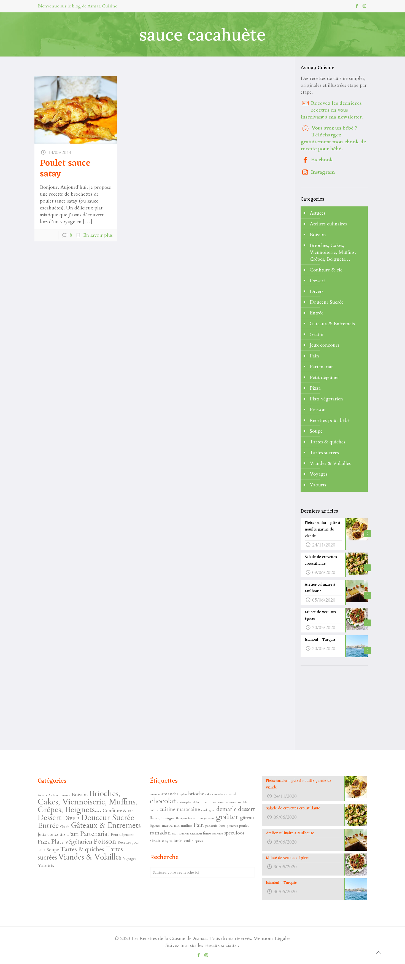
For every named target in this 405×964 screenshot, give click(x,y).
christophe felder (188, 802)
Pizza (315, 388)
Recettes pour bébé (330, 420)
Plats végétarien (326, 398)
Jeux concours (324, 345)
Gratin (316, 334)
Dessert (317, 280)
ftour (199, 818)
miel (177, 825)
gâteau (247, 817)
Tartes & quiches (327, 441)
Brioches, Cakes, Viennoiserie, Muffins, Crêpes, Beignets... (87, 801)
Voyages (319, 474)
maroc (167, 825)
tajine (168, 841)
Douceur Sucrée (327, 302)
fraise (191, 818)
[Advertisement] (342, 708)
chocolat (163, 801)
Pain (314, 355)
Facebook (322, 159)
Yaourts (318, 484)
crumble (242, 802)
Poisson (318, 409)
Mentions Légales (271, 938)
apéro (183, 794)
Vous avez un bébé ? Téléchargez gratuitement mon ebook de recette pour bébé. (333, 138)
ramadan (160, 832)
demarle (226, 809)
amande (155, 794)
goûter (227, 816)
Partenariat (321, 366)
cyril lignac (208, 810)
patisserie (211, 825)
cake (208, 794)
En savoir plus (98, 235)
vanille (188, 840)
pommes (232, 825)
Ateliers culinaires (328, 223)
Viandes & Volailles (330, 463)
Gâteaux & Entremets (332, 323)
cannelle (217, 794)
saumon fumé (200, 833)
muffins (186, 825)
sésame (157, 840)
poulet (244, 825)
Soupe (316, 431)
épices (199, 841)
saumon (184, 833)
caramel (230, 794)
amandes (170, 794)
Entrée (316, 312)
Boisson (318, 234)
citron (205, 802)
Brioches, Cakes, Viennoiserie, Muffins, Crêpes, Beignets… (333, 252)
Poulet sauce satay (65, 168)
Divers (316, 291)
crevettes (230, 802)
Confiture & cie (326, 269)
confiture (217, 802)
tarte (178, 841)
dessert (246, 809)
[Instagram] (364, 6)
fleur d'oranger (162, 818)
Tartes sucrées (324, 452)
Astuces (317, 213)
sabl (174, 833)
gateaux (209, 818)
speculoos (234, 833)
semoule (217, 833)
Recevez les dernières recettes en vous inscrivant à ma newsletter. (332, 110)
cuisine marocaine (180, 809)
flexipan (181, 818)
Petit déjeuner (324, 377)
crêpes (154, 810)
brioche (196, 793)
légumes (155, 825)
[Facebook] (357, 6)
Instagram (323, 172)
